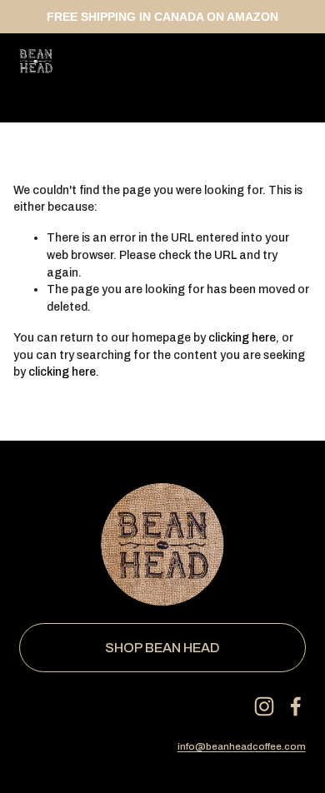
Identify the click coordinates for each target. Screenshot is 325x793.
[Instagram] (264, 706)
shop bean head (162, 648)
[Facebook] (296, 706)
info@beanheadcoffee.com (242, 746)
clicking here (242, 338)
